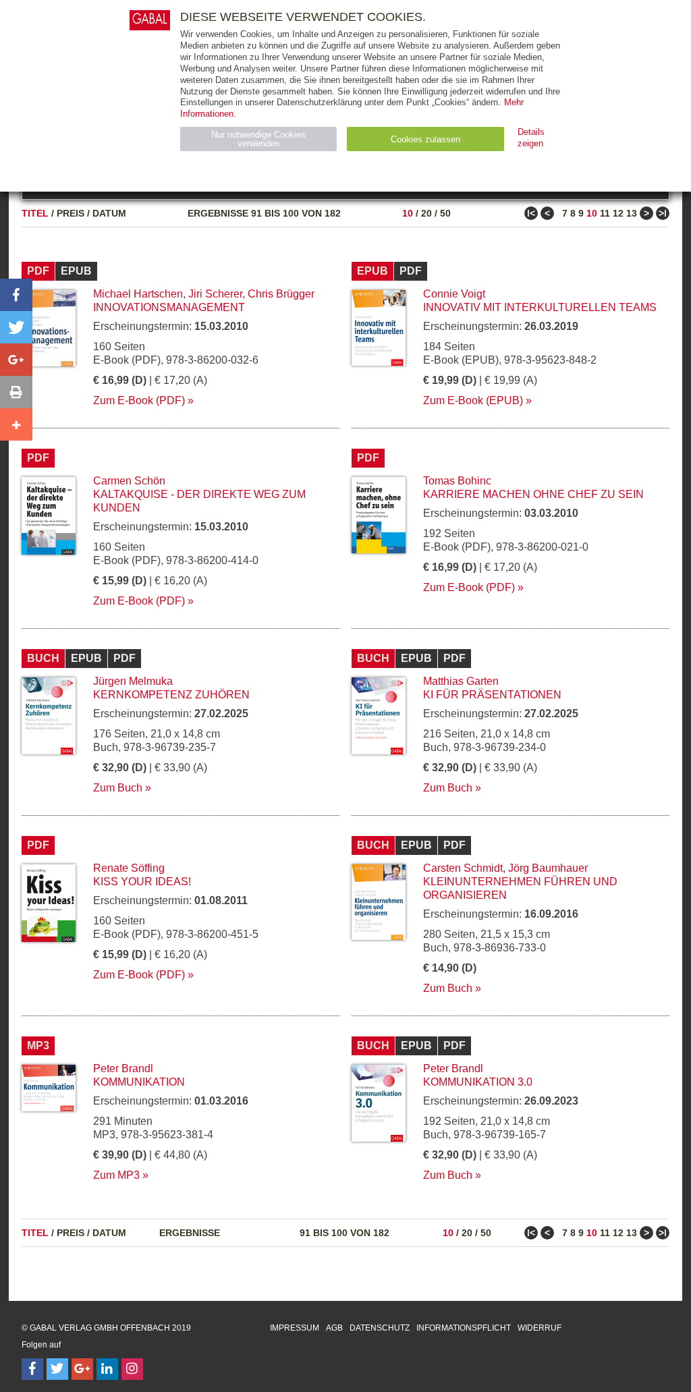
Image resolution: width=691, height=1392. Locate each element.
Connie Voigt (454, 294)
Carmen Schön (129, 480)
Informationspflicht (463, 1328)
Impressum (294, 1328)
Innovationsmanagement (169, 307)
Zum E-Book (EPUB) (473, 400)
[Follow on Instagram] (132, 1369)
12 (618, 213)
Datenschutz (380, 1328)
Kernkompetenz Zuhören (171, 694)
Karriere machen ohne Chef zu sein (533, 494)
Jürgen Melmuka (133, 681)
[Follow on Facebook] (32, 1369)
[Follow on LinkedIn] (107, 1369)
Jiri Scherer (215, 294)
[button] (16, 295)
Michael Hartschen (138, 294)
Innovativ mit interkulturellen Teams (540, 307)
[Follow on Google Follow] (82, 1369)
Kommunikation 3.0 (477, 1082)
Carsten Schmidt (463, 868)
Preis (70, 213)
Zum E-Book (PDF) (139, 400)
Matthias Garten (461, 681)
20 (426, 213)
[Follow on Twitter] (57, 1369)
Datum (109, 213)
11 (605, 213)
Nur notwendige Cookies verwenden (258, 139)
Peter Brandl (123, 1068)
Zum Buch (117, 788)
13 (631, 213)
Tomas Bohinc (457, 480)
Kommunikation (139, 1082)
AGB (334, 1328)
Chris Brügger (281, 294)
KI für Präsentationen (492, 694)
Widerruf (539, 1328)
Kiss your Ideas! (142, 881)
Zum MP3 (116, 1175)
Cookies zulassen (425, 139)
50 (445, 213)
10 (407, 213)
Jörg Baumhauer (548, 868)
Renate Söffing (129, 868)
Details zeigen (531, 137)
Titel (35, 213)
